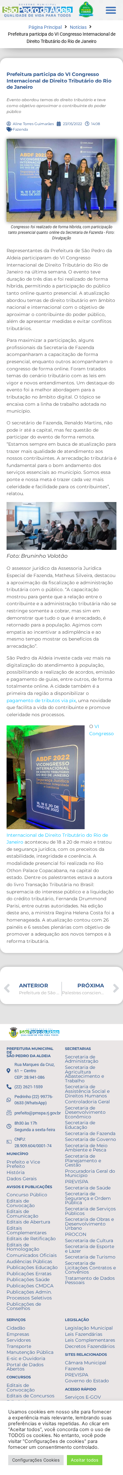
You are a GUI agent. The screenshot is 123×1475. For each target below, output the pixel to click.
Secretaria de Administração (81, 1059)
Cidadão (16, 1328)
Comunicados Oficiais (32, 1255)
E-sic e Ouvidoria (26, 1358)
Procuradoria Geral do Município (90, 1173)
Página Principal (45, 27)
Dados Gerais (22, 1178)
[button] (110, 10)
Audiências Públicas (29, 1261)
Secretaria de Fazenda (90, 1133)
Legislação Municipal (89, 1328)
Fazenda (20, 129)
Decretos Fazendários (90, 1346)
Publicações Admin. (29, 1292)
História (16, 1172)
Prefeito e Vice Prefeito (23, 1164)
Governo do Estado (87, 1380)
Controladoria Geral (87, 1101)
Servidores (19, 1340)
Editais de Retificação (31, 1238)
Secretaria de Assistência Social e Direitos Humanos (87, 1091)
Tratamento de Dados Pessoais (90, 1280)
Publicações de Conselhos (24, 1306)
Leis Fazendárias (83, 1334)
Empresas (18, 1334)
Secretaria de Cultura (89, 1240)
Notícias (78, 27)
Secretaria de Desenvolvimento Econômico (85, 1112)
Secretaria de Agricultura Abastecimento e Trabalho (84, 1074)
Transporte (19, 1346)
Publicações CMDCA (30, 1285)
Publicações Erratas (29, 1273)
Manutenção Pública (30, 1352)
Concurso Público (27, 1194)
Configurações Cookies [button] (36, 1460)
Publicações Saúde (28, 1279)
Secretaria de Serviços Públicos (90, 1211)
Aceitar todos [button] (84, 1460)
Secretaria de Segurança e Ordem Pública (88, 1198)
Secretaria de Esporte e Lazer (89, 1249)
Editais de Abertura (28, 1221)
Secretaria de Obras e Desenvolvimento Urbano (89, 1224)
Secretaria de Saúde (88, 1187)
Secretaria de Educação (80, 1125)
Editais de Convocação (21, 1203)
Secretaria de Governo (90, 1139)
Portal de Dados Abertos (25, 1367)
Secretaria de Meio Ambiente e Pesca (86, 1148)
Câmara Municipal (85, 1362)
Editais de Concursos (30, 1395)
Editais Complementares (27, 1230)
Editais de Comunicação (22, 1214)
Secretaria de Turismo (90, 1257)
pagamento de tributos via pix (41, 700)
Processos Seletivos (29, 1297)
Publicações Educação (32, 1267)
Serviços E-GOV (83, 1397)
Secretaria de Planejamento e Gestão (83, 1160)
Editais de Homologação (23, 1247)
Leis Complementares (90, 1340)
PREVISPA (76, 1181)
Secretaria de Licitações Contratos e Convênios (90, 1267)
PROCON (75, 1234)
